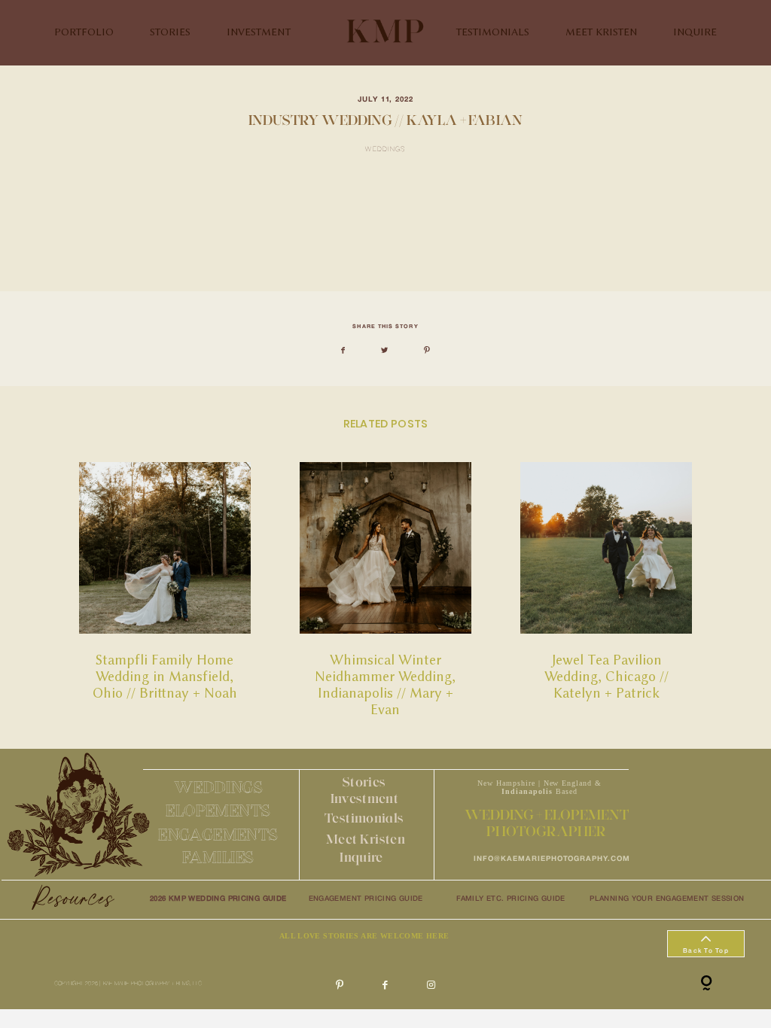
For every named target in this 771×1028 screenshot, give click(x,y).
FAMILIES (218, 856)
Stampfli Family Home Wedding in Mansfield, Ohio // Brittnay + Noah (165, 590)
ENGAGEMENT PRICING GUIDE (366, 899)
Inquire (361, 857)
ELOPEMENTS (218, 810)
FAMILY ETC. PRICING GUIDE (510, 899)
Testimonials (364, 818)
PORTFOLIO (84, 32)
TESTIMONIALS (492, 32)
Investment (365, 798)
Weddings (385, 150)
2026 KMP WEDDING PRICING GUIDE (218, 899)
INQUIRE (695, 32)
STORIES (170, 32)
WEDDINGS (218, 786)
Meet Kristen (365, 839)
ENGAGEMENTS (218, 834)
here (202, 254)
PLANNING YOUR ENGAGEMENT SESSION (667, 899)
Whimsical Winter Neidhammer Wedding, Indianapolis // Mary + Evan (385, 590)
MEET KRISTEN (601, 32)
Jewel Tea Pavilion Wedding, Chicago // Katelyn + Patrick (606, 590)
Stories (364, 781)
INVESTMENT (259, 32)
